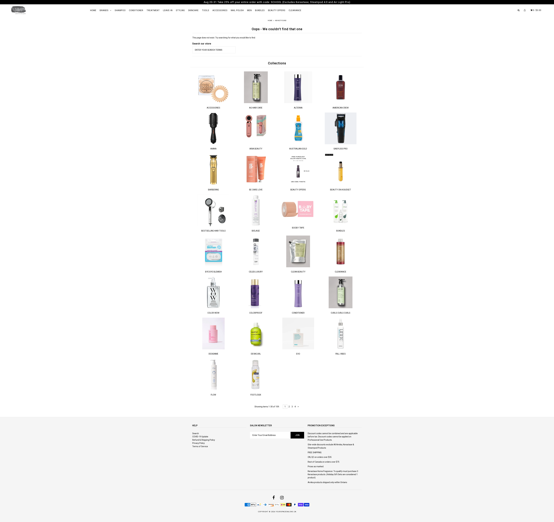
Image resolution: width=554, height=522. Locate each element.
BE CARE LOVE (256, 190)
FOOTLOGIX (255, 395)
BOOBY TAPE (298, 228)
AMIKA (213, 149)
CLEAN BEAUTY (298, 272)
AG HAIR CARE (255, 108)
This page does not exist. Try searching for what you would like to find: (224, 37)
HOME (93, 10)
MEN (249, 10)
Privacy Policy (198, 443)
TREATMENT (153, 10)
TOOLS (205, 10)
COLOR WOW (213, 313)
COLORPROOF (255, 313)
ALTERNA (298, 108)
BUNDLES (260, 10)
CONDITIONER (136, 10)
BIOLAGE (256, 231)
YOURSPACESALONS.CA (286, 512)
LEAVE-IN (168, 10)
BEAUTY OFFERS (276, 10)
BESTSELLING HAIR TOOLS (213, 231)
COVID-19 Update (200, 436)
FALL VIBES (340, 354)
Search (195, 433)
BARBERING (213, 190)
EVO (298, 354)
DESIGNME (213, 354)
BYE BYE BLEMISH (213, 272)
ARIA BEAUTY (255, 149)
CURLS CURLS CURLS (340, 313)
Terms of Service (200, 446)
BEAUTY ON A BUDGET (340, 190)
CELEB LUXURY (256, 272)
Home (270, 20)
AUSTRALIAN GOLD (298, 149)
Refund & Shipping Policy (203, 440)
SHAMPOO (120, 10)
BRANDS (104, 10)
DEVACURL (256, 354)
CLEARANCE (295, 10)
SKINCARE (193, 10)
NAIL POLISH (237, 10)
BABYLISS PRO (341, 149)
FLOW (213, 395)
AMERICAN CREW (341, 108)
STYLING (180, 10)
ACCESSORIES (220, 10)
